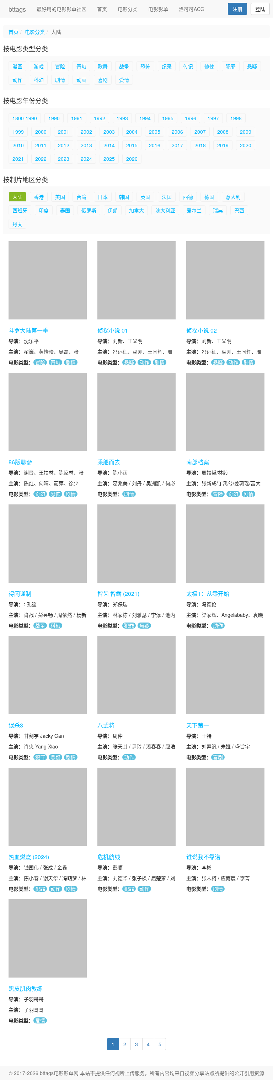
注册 (237, 8)
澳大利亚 (165, 210)
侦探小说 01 (112, 330)
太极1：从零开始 (207, 593)
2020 (245, 145)
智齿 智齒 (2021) (118, 593)
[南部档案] (225, 412)
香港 (39, 196)
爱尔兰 (194, 210)
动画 (81, 79)
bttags (17, 9)
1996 (190, 118)
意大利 (233, 196)
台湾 (81, 196)
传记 (188, 66)
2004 (132, 131)
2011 (41, 145)
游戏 (39, 66)
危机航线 (108, 857)
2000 (41, 131)
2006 (177, 131)
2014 (109, 145)
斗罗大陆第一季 (28, 330)
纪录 (167, 66)
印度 (44, 210)
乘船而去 (108, 462)
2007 (200, 131)
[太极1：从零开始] (225, 543)
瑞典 (218, 210)
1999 (18, 131)
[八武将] (136, 675)
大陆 (17, 196)
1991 (76, 118)
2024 (86, 158)
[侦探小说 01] (136, 280)
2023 (63, 158)
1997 (213, 118)
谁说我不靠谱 (203, 857)
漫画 (17, 66)
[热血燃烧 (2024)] (48, 807)
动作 (17, 79)
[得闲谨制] (48, 543)
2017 (177, 145)
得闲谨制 (20, 593)
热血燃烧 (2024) (29, 857)
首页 (102, 8)
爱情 (124, 79)
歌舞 (103, 66)
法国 (167, 196)
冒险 (60, 66)
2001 (63, 131)
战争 (124, 66)
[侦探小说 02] (225, 280)
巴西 (239, 210)
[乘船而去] (136, 412)
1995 (167, 118)
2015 (132, 145)
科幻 (39, 79)
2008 (223, 131)
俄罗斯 (88, 210)
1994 (145, 118)
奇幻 (81, 66)
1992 (99, 118)
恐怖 (145, 66)
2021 (18, 158)
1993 (122, 118)
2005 (154, 131)
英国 (145, 196)
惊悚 (209, 66)
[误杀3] (48, 675)
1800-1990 (24, 118)
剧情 (60, 79)
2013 (86, 145)
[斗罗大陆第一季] (48, 280)
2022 (41, 158)
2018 (200, 145)
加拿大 (136, 210)
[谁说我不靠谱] (225, 807)
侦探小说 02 (201, 330)
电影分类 (128, 8)
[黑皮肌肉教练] (48, 938)
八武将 (105, 725)
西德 (188, 196)
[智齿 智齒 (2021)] (136, 543)
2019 (223, 145)
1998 (236, 118)
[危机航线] (136, 807)
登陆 (260, 8)
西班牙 (19, 210)
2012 (63, 145)
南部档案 (197, 462)
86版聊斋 (20, 462)
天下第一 (197, 725)
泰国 (65, 210)
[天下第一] (225, 675)
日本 (103, 196)
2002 (86, 131)
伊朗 (113, 210)
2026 (132, 158)
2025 (109, 158)
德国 (209, 196)
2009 (245, 131)
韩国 (124, 196)
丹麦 (17, 223)
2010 (18, 145)
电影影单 (158, 8)
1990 (54, 118)
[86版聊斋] (48, 412)
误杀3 (16, 725)
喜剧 (103, 79)
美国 (60, 196)
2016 (154, 145)
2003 (109, 131)
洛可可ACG (191, 8)
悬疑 (252, 66)
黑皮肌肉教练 (26, 988)
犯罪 (231, 66)
